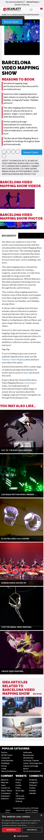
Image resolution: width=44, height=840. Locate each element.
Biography (9, 235)
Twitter (32, 788)
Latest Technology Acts (14, 160)
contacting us (30, 383)
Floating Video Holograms (15, 539)
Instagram (33, 782)
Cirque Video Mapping (12, 671)
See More (37, 694)
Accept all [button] (11, 830)
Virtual (4, 766)
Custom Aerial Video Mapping (16, 627)
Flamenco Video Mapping (13, 359)
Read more (31, 825)
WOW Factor (6, 755)
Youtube (32, 790)
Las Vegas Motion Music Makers (17, 494)
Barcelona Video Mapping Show (25, 15)
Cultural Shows (28, 168)
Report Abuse (6, 790)
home (4, 15)
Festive (4, 752)
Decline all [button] (32, 830)
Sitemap (19, 801)
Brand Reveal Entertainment (17, 171)
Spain (26, 372)
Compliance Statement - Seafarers (6, 796)
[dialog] (22, 826)
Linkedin (32, 793)
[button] (4, 152)
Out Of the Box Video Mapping (16, 450)
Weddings (5, 763)
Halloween (27, 752)
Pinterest (33, 785)
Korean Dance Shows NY (13, 583)
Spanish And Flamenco (18, 166)
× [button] (41, 815)
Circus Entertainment (32, 771)
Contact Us (5, 788)
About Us (4, 780)
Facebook (33, 780)
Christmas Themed (31, 760)
